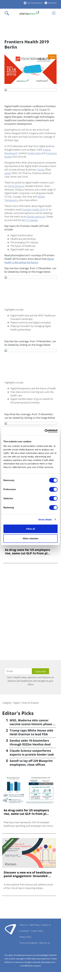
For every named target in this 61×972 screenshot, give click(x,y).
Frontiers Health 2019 (33, 209)
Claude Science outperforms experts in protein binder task (32, 752)
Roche (40, 169)
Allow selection (30, 538)
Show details (45, 519)
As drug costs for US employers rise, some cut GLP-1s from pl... (27, 551)
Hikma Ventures (15, 186)
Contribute (24, 930)
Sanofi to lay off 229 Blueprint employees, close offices (31, 763)
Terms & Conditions (28, 942)
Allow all (30, 529)
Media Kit (52, 2)
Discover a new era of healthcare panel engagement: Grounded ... (28, 874)
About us (23, 924)
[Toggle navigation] (8, 13)
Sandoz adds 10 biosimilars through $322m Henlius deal (30, 742)
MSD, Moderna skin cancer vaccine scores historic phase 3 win (32, 724)
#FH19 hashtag (30, 220)
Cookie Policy (37, 930)
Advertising (34, 924)
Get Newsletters (34, 2)
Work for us (44, 942)
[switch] (53, 489)
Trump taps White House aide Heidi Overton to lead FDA (31, 732)
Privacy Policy (25, 936)
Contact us (46, 924)
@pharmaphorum (36, 216)
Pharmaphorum (10, 929)
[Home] (29, 13)
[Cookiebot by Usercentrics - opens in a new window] (45, 431)
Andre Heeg (34, 153)
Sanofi (7, 173)
